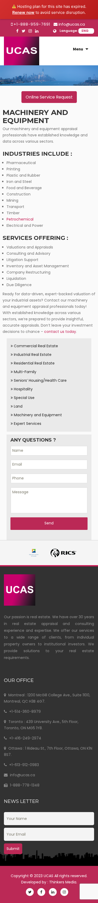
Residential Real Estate (34, 363)
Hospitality (23, 389)
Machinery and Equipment (37, 415)
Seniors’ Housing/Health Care (40, 380)
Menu (78, 48)
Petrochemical (20, 219)
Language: (69, 30)
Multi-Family (24, 371)
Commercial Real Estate (35, 346)
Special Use (23, 397)
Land (17, 406)
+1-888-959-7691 (32, 24)
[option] (49, 75)
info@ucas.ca (72, 24)
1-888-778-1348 (24, 785)
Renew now (23, 12)
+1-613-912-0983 (23, 764)
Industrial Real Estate (32, 354)
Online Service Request (49, 97)
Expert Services (27, 423)
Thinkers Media (62, 882)
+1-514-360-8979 (24, 711)
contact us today (60, 331)
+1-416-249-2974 (24, 738)
